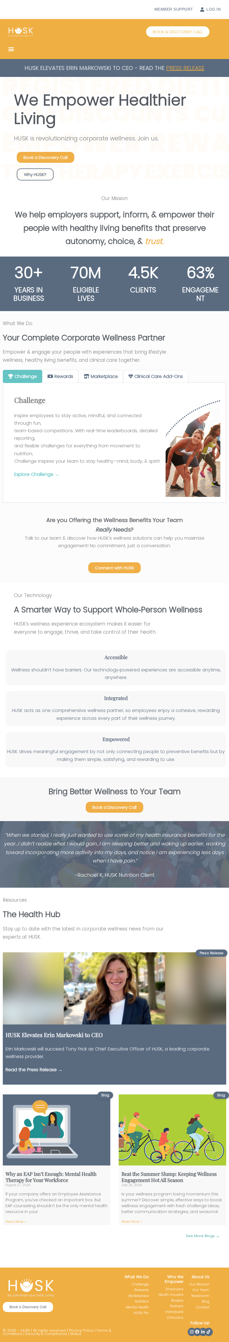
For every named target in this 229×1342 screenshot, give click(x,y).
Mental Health (137, 1307)
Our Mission (199, 1284)
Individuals (174, 1311)
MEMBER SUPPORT (173, 9)
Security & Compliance (46, 1333)
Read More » (16, 1221)
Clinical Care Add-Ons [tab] (158, 376)
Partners (176, 1306)
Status (75, 1333)
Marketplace (138, 1295)
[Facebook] (197, 1332)
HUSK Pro (141, 1312)
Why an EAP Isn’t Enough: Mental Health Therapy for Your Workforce (51, 1177)
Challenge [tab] (26, 376)
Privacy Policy (81, 1330)
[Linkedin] (203, 1332)
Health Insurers (170, 1294)
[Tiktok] (208, 1332)
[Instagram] (192, 1332)
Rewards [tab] (63, 376)
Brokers (177, 1300)
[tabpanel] (114, 443)
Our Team (201, 1289)
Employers (174, 1289)
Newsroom (200, 1295)
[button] (177, 32)
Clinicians (175, 1317)
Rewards (141, 1289)
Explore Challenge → (36, 474)
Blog (205, 1301)
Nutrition (142, 1301)
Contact (202, 1307)
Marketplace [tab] (104, 376)
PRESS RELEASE (185, 68)
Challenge (140, 1284)
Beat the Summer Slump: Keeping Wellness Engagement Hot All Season (169, 1177)
